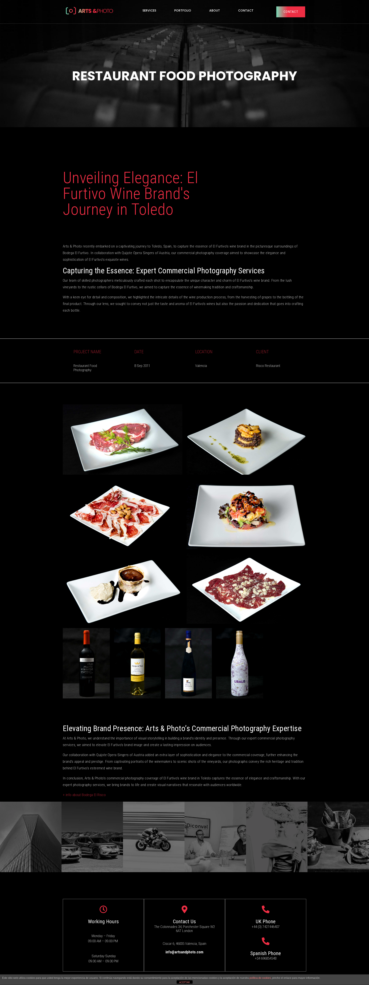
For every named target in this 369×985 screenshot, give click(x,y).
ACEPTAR (184, 982)
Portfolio (182, 10)
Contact (245, 10)
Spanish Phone (265, 953)
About (214, 10)
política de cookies (260, 977)
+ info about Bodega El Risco (84, 795)
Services (149, 10)
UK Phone (265, 922)
